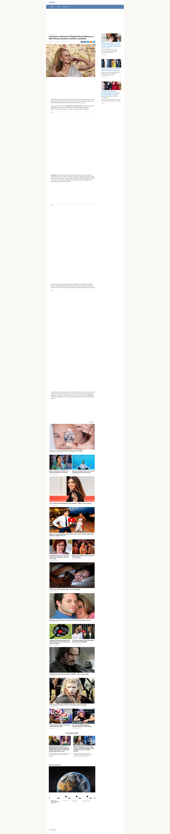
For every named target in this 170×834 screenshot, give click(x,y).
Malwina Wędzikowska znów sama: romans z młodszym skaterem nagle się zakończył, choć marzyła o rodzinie (83, 749)
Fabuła (58, 6)
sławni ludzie (66, 6)
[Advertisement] (85, 20)
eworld (52, 2)
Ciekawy (52, 6)
